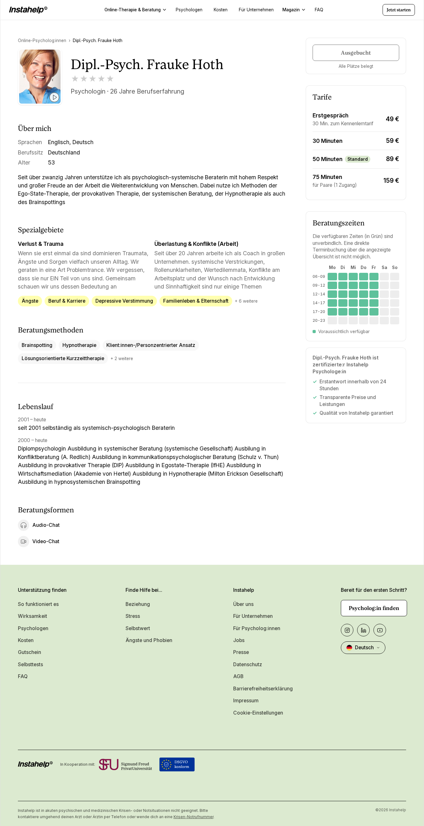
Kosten (26, 640)
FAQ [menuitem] (319, 9)
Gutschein (29, 652)
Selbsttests (30, 664)
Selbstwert (138, 628)
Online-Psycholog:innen (42, 40)
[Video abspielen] (54, 97)
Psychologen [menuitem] (189, 9)
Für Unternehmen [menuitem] (256, 9)
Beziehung (138, 604)
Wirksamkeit (32, 616)
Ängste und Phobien (149, 640)
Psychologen (33, 628)
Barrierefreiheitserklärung (263, 689)
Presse (241, 652)
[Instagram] (347, 630)
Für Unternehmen (253, 616)
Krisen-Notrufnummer (193, 816)
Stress (133, 616)
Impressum (246, 701)
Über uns (243, 604)
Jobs (238, 640)
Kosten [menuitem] (221, 9)
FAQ (23, 676)
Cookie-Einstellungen (258, 713)
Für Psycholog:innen (256, 628)
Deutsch (364, 648)
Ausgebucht (356, 53)
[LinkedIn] (363, 630)
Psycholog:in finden (374, 608)
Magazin (291, 9)
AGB (238, 676)
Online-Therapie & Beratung (133, 9)
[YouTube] (379, 630)
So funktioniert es (38, 604)
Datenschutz (247, 664)
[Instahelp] (28, 10)
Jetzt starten (399, 9)
